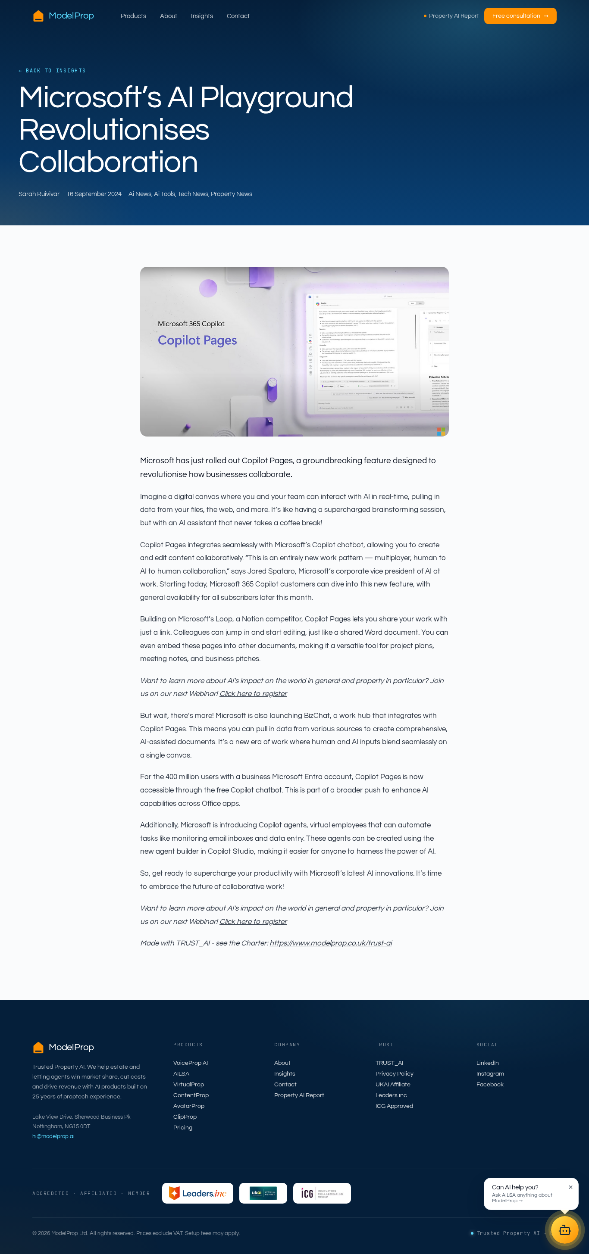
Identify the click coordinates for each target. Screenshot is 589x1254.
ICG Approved (394, 1106)
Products (133, 16)
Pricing (182, 1128)
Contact (238, 16)
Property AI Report (454, 16)
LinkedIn (487, 1063)
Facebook (490, 1085)
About (168, 16)
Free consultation (520, 16)
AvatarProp (188, 1106)
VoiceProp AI (190, 1063)
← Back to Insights (52, 70)
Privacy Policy (395, 1074)
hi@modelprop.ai (53, 1136)
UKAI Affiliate (393, 1085)
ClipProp (185, 1117)
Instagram (490, 1074)
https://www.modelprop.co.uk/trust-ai (330, 943)
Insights (202, 16)
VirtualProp (188, 1085)
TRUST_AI (389, 1063)
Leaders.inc (391, 1095)
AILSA (181, 1074)
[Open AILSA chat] (565, 1230)
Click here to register (253, 694)
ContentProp (191, 1095)
